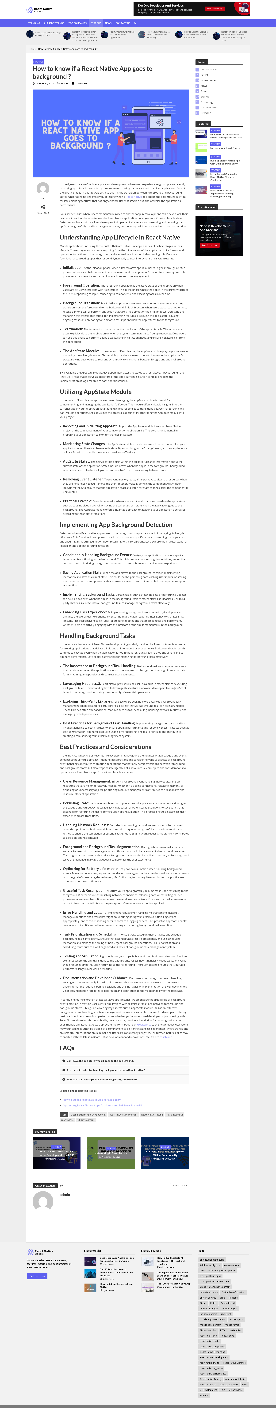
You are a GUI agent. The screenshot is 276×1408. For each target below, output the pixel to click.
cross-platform (232, 1265)
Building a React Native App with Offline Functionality (165, 1153)
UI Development (85, 1119)
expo (222, 1297)
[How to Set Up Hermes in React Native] (90, 1287)
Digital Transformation (233, 1292)
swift (244, 1384)
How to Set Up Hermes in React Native (116, 1285)
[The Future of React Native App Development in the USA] (147, 1287)
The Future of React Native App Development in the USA (174, 1285)
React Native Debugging (212, 1351)
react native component (212, 1346)
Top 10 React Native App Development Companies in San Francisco (116, 1272)
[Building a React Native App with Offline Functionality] (201, 159)
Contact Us (123, 23)
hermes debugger (209, 1308)
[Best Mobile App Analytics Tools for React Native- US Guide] (90, 1261)
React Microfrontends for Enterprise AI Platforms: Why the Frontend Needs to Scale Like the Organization (85, 36)
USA (223, 1389)
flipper (203, 1303)
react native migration (211, 1368)
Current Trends (54, 23)
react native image (209, 1362)
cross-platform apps (210, 1275)
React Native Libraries (234, 1362)
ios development (208, 1313)
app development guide (212, 1259)
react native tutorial (235, 1379)
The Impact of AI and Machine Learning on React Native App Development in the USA (172, 1275)
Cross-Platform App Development (88, 1114)
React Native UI (175, 1114)
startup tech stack (229, 1384)
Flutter (213, 1303)
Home (32, 48)
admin (43, 198)
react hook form (208, 1335)
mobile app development (213, 1319)
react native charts (209, 1341)
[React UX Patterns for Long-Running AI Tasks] (30, 34)
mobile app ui (236, 1319)
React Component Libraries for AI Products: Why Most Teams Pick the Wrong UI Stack (234, 36)
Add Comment (167, 1267)
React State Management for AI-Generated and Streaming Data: (158, 34)
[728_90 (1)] (192, 9)
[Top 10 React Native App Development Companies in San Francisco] (90, 1273)
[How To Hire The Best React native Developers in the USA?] (201, 133)
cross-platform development (215, 1281)
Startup (96, 23)
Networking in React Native (111, 1153)
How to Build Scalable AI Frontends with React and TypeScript (171, 1260)
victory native (236, 1389)
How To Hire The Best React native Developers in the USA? (56, 1153)
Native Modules (208, 1330)
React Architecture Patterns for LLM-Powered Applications (122, 34)
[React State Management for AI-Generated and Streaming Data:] (141, 34)
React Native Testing (152, 1114)
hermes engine (229, 1308)
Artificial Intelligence (210, 1265)
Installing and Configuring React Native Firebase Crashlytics (224, 177)
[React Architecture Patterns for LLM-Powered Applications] (104, 34)
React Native (134, 196)
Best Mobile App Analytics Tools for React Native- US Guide (117, 1259)
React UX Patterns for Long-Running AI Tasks (48, 34)
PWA (222, 1330)
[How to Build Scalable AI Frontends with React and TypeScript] (147, 1261)
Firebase (233, 1297)
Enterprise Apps (208, 1297)
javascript (226, 1313)
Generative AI (228, 1303)
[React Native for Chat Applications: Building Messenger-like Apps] (201, 189)
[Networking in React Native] (201, 147)
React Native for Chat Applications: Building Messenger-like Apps (222, 193)
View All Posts (180, 1185)
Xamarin (204, 1395)
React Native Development (123, 1114)
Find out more (37, 1276)
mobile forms (232, 1324)
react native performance (213, 1373)
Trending (34, 23)
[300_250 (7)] (219, 236)
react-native (67, 1119)
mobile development (210, 1324)
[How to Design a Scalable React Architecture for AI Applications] (179, 34)
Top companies (77, 23)
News (108, 23)
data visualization (209, 1292)
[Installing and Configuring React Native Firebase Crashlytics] (201, 173)
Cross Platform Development (215, 1286)
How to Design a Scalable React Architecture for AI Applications (196, 34)
